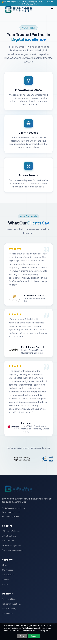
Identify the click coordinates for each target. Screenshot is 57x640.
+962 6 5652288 (12, 512)
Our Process (7, 570)
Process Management (11, 545)
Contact (6, 584)
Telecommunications (11, 604)
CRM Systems (8, 540)
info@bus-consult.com (15, 508)
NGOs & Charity (9, 608)
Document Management (12, 550)
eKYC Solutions (9, 536)
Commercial (7, 613)
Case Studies (8, 574)
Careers (5, 579)
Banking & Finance (10, 599)
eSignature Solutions (11, 531)
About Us (6, 565)
